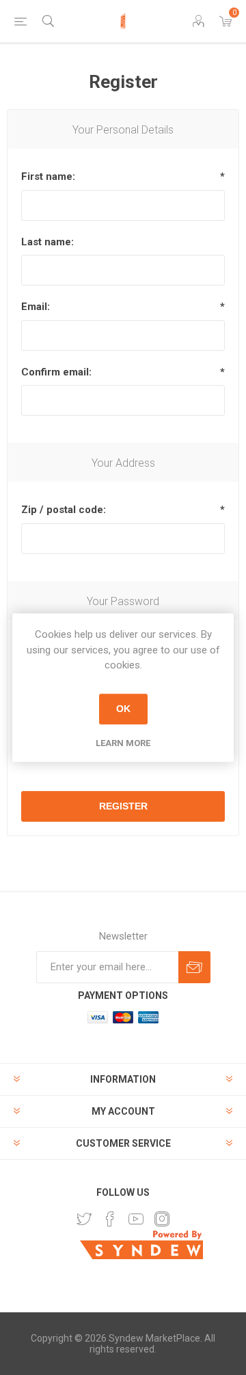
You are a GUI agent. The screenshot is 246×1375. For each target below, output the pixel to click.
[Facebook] (110, 1219)
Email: (35, 306)
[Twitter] (84, 1219)
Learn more (123, 743)
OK (123, 708)
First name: (48, 176)
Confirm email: (56, 372)
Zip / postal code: (63, 510)
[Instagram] (162, 1219)
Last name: (47, 242)
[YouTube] (136, 1219)
